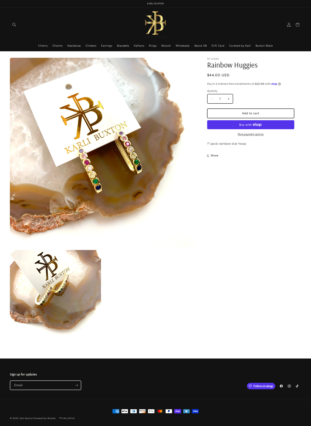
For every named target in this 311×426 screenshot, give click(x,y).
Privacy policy (67, 418)
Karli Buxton (26, 418)
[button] (14, 24)
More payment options (251, 134)
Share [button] (214, 155)
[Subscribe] (76, 385)
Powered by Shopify (45, 418)
